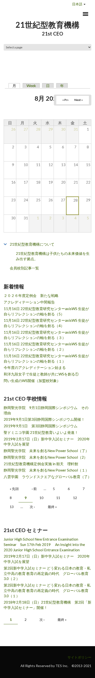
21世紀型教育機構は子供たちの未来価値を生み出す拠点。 (53, 256)
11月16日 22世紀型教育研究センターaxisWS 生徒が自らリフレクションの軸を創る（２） (46, 346)
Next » (78, 100)
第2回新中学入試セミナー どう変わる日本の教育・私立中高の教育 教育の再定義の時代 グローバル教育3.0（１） (47, 590)
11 (58, 498)
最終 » (52, 507)
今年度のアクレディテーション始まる (35, 367)
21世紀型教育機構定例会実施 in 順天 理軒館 (41, 464)
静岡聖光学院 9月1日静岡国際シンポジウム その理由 (46, 410)
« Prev (66, 100)
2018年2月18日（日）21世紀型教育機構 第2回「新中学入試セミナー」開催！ (47, 605)
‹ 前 (34, 489)
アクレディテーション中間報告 (29, 302)
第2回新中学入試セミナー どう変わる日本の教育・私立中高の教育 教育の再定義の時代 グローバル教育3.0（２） (47, 573)
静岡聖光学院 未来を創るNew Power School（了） (46, 450)
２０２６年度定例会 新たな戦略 (31, 295)
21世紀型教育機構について (32, 244)
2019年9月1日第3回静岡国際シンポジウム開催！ (44, 419)
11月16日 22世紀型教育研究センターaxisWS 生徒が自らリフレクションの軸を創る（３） (46, 335)
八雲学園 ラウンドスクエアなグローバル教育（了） (47, 476)
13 (12, 507)
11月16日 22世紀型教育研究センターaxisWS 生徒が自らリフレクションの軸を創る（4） (46, 323)
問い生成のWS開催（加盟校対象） (32, 380)
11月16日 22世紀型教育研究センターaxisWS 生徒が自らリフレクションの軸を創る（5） (46, 311)
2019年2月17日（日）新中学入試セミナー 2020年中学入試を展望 (47, 441)
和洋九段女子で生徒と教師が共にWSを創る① (41, 374)
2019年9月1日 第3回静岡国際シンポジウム (40, 426)
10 (41, 498)
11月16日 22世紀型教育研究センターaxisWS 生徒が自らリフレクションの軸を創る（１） (46, 358)
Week (31, 85)
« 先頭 (14, 489)
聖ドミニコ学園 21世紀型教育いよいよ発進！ (41, 432)
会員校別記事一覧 (24, 268)
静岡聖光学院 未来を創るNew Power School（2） (45, 457)
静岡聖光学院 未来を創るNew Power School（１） (46, 470)
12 (75, 498)
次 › (32, 507)
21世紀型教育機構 (47, 24)
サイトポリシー (79, 657)
